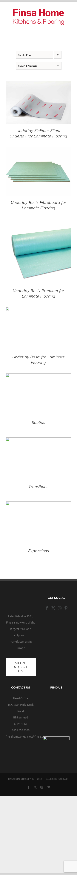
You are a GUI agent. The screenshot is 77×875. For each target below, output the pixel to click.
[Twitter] (53, 608)
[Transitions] (38, 440)
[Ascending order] (57, 55)
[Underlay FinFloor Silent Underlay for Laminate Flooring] (38, 84)
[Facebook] (47, 608)
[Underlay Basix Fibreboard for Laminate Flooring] (38, 150)
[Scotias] (38, 376)
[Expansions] (38, 504)
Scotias (38, 422)
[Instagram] (59, 608)
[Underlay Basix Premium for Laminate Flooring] (38, 222)
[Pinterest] (66, 608)
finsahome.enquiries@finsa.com (26, 736)
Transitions (38, 486)
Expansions (38, 551)
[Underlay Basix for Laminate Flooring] (38, 310)
